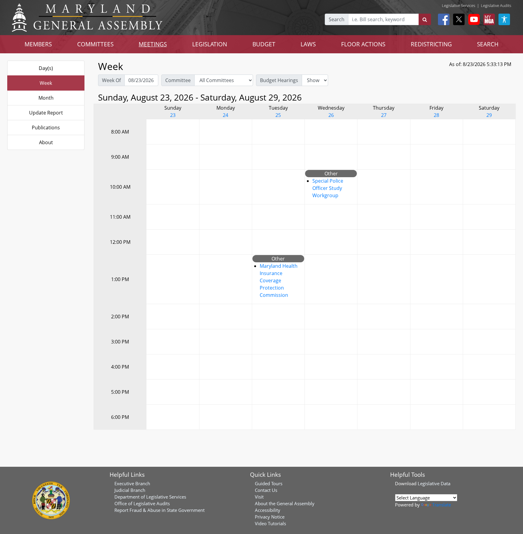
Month (46, 98)
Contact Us (266, 490)
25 (278, 115)
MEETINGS (153, 44)
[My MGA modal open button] (488, 19)
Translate (441, 505)
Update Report (46, 112)
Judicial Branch (129, 490)
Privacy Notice (270, 517)
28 (436, 115)
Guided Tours (268, 483)
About (46, 142)
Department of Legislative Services (150, 497)
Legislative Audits (496, 5)
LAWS (308, 44)
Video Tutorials (270, 523)
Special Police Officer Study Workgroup (327, 188)
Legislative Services (458, 5)
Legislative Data (434, 483)
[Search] (425, 19)
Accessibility (267, 510)
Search (336, 19)
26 (331, 115)
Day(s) (46, 68)
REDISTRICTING (431, 44)
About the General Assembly (284, 503)
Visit (259, 497)
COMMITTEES (95, 44)
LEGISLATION (209, 44)
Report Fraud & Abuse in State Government (159, 510)
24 (225, 115)
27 (383, 115)
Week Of (111, 80)
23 (173, 115)
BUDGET (263, 44)
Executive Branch (132, 483)
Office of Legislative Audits (142, 503)
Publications (46, 127)
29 (489, 115)
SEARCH (487, 44)
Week (46, 83)
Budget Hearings (279, 80)
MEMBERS (38, 44)
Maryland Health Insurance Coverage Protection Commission (279, 280)
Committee (178, 80)
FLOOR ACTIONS (363, 44)
